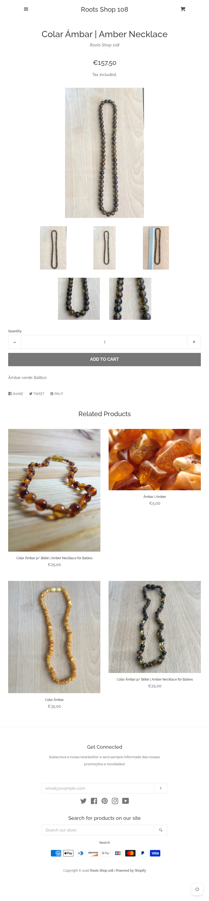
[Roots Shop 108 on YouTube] (125, 802)
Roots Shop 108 (104, 9)
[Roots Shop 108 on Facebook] (94, 802)
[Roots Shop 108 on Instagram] (115, 802)
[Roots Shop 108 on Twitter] (83, 802)
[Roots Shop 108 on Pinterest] (104, 802)
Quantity (15, 331)
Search (104, 843)
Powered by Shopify (131, 870)
